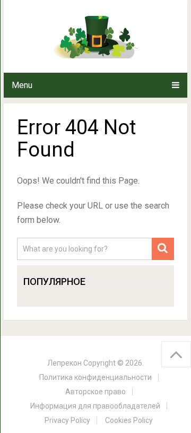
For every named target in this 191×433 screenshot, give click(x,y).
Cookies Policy (129, 420)
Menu (22, 85)
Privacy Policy (67, 420)
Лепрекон (64, 363)
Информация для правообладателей (95, 406)
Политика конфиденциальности (95, 377)
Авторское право (95, 391)
